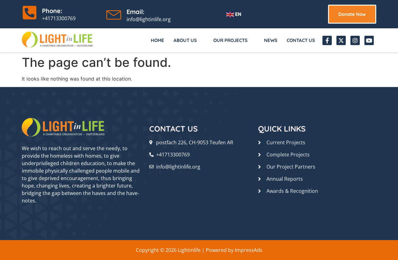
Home (157, 40)
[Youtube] (369, 40)
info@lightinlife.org (149, 19)
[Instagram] (355, 40)
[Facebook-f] (327, 40)
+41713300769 (59, 18)
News (270, 40)
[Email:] (114, 13)
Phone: (52, 11)
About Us (185, 40)
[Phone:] (29, 12)
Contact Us (301, 40)
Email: (135, 12)
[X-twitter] (341, 40)
